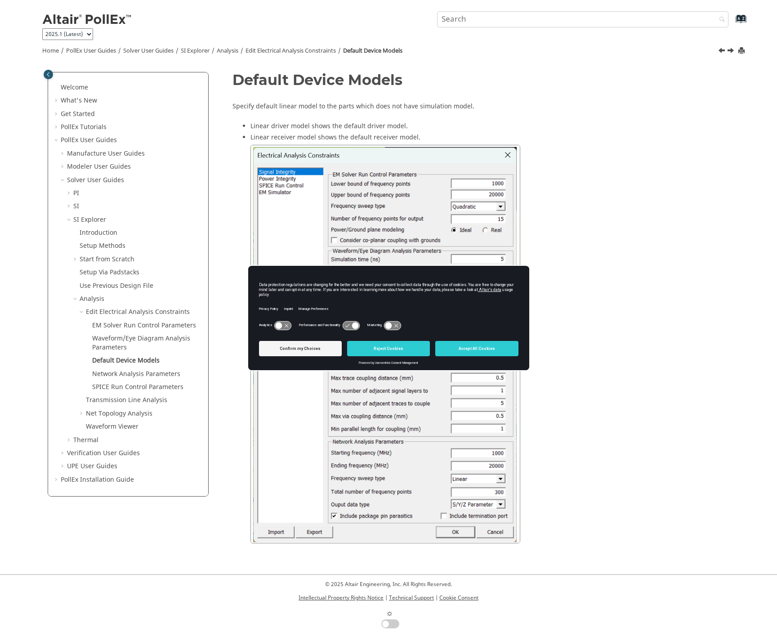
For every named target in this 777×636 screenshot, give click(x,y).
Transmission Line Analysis (126, 400)
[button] (57, 87)
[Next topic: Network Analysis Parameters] (731, 51)
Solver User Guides (148, 51)
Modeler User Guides (99, 166)
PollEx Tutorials (84, 127)
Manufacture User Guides (106, 153)
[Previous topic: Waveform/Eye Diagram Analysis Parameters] (722, 51)
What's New (79, 100)
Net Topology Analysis (119, 413)
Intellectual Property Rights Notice (341, 598)
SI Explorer (195, 51)
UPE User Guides (92, 466)
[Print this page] (742, 51)
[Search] (719, 20)
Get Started (78, 114)
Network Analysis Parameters (136, 374)
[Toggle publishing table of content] (48, 74)
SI (76, 206)
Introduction (98, 232)
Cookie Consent (458, 598)
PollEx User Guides (91, 51)
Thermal (85, 440)
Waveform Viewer (112, 426)
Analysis (227, 51)
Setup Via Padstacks (109, 272)
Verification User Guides (103, 453)
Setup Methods (102, 246)
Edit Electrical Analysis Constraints (291, 51)
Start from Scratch (107, 259)
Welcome (74, 87)
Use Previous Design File (116, 286)
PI (76, 193)
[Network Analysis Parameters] (731, 51)
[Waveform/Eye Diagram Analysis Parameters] (722, 51)
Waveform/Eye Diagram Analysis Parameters (141, 343)
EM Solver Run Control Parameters (144, 325)
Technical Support (411, 598)
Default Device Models (372, 51)
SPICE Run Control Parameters (137, 387)
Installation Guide (97, 479)
